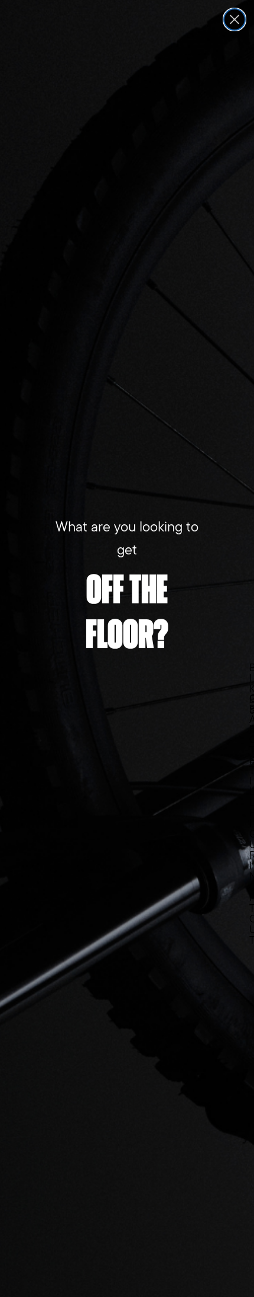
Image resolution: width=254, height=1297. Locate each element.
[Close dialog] (234, 19)
